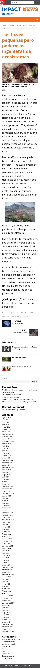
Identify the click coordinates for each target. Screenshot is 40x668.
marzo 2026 (6, 427)
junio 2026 (5, 420)
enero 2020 (6, 593)
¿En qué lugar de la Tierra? (11, 639)
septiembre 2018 (8, 632)
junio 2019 (5, 610)
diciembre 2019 (7, 596)
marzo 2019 (6, 617)
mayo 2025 (6, 448)
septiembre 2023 (8, 494)
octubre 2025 (6, 439)
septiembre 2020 (8, 574)
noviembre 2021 (7, 541)
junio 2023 (5, 498)
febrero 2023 (6, 508)
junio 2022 (5, 524)
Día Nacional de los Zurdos (11, 395)
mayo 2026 (6, 422)
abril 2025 (5, 451)
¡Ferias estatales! (8, 392)
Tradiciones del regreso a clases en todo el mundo (19, 390)
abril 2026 (5, 425)
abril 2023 (5, 503)
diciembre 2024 (7, 460)
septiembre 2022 (8, 520)
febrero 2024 (6, 482)
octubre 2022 (6, 517)
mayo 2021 (6, 555)
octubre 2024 (6, 465)
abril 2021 (5, 558)
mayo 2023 (6, 501)
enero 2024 (6, 484)
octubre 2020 (6, 572)
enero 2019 (6, 622)
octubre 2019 (6, 601)
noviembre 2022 (7, 515)
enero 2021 (6, 565)
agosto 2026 (6, 418)
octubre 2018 (6, 629)
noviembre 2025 (7, 437)
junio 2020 (5, 582)
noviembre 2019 (7, 598)
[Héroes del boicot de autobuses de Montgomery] (6, 349)
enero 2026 (6, 432)
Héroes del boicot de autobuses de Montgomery (24, 348)
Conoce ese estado (9, 644)
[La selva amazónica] (6, 359)
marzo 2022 (6, 532)
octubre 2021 (6, 543)
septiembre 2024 (8, 467)
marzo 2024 (6, 479)
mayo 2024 (6, 475)
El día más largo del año (10, 397)
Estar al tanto (6, 651)
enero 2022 (6, 536)
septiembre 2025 (8, 441)
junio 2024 (5, 472)
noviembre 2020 (7, 570)
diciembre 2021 (7, 539)
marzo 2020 (6, 589)
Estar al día (6, 646)
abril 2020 (5, 586)
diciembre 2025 (7, 434)
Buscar (4, 379)
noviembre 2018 (7, 627)
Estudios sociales (8, 656)
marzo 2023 (6, 505)
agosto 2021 (6, 548)
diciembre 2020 (7, 567)
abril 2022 (5, 529)
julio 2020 (5, 579)
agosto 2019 (6, 605)
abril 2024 (5, 477)
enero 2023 (6, 510)
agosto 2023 (6, 496)
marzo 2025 (6, 453)
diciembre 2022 (7, 513)
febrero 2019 (6, 620)
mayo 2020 (6, 584)
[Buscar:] (22, 2)
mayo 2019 (6, 613)
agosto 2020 (6, 577)
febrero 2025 (6, 456)
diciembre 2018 (7, 624)
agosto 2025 (6, 444)
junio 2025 (5, 446)
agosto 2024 (6, 470)
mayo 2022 (6, 527)
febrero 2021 (6, 562)
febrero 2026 (6, 429)
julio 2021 (5, 551)
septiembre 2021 (8, 546)
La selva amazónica (19, 358)
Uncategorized (7, 658)
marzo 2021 (6, 560)
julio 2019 (5, 608)
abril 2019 (5, 615)
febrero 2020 (6, 591)
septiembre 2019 (8, 603)
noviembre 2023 (7, 489)
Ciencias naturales (8, 642)
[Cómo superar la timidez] (6, 368)
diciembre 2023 (7, 486)
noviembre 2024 (7, 463)
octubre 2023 (6, 491)
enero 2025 (6, 458)
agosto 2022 (6, 522)
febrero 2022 (6, 534)
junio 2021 (5, 553)
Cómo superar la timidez (21, 367)
